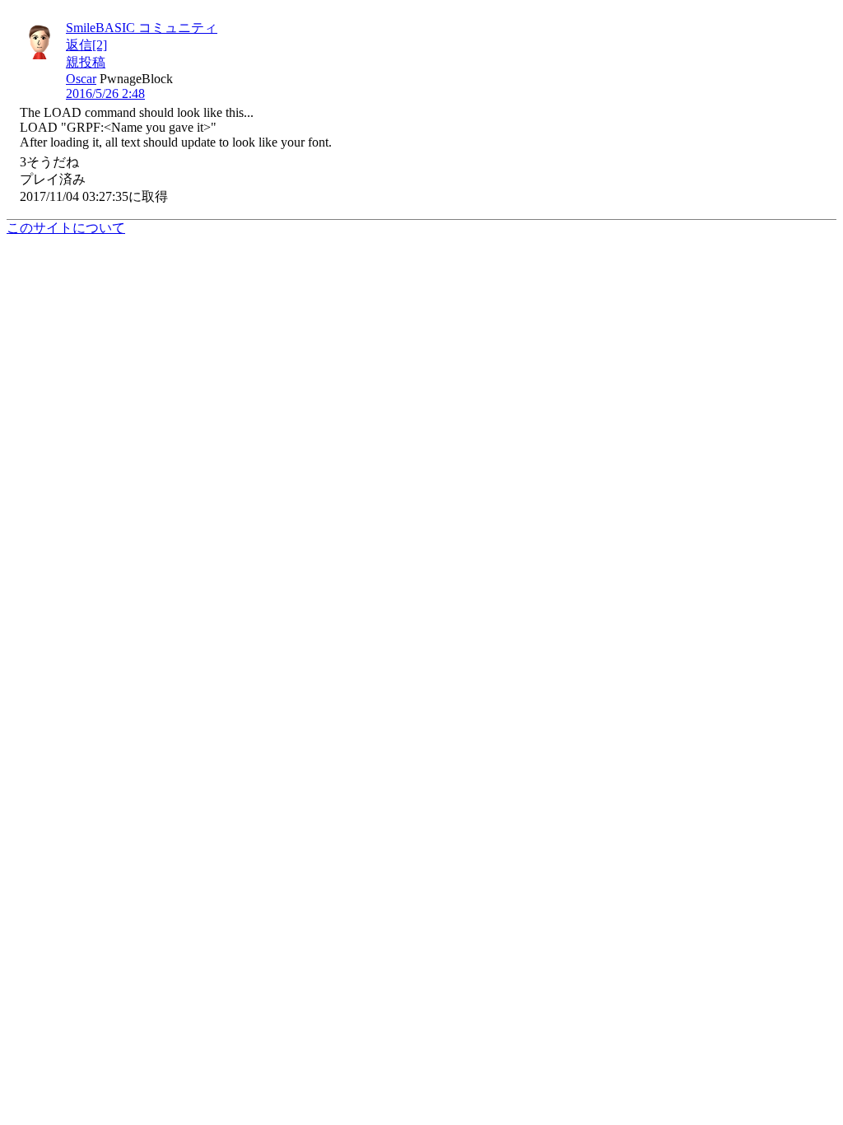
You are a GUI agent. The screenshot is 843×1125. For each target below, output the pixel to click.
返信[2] (86, 45)
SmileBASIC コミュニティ (141, 28)
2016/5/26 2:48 (105, 93)
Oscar (81, 79)
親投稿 (85, 62)
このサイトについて (66, 228)
